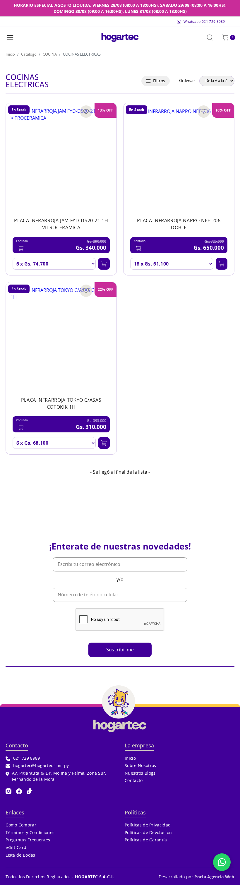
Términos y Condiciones (30, 833)
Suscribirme (120, 650)
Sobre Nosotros (140, 766)
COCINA (50, 55)
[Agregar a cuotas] (104, 264)
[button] (10, 37)
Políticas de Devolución (148, 833)
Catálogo (29, 55)
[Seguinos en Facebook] (19, 791)
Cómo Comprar (21, 825)
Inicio (10, 55)
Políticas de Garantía (146, 840)
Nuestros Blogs (140, 773)
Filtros (159, 81)
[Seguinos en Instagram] (8, 791)
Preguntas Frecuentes (28, 840)
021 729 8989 (26, 758)
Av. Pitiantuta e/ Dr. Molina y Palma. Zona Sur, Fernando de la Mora (59, 776)
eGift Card (16, 847)
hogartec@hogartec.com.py (41, 766)
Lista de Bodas (20, 855)
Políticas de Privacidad (148, 825)
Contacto (134, 780)
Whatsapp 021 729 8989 (204, 21)
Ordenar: (187, 81)
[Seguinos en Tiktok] (29, 791)
